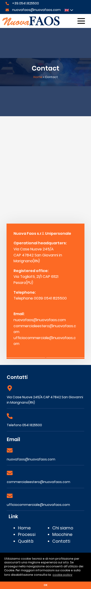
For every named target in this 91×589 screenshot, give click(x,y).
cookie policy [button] (62, 575)
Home (37, 77)
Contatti (61, 541)
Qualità (25, 541)
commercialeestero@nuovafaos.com (38, 482)
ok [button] (45, 585)
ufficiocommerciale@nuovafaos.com (38, 504)
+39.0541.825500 (25, 3)
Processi (26, 534)
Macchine (62, 534)
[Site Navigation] (81, 21)
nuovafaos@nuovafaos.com (36, 9)
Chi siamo (62, 528)
